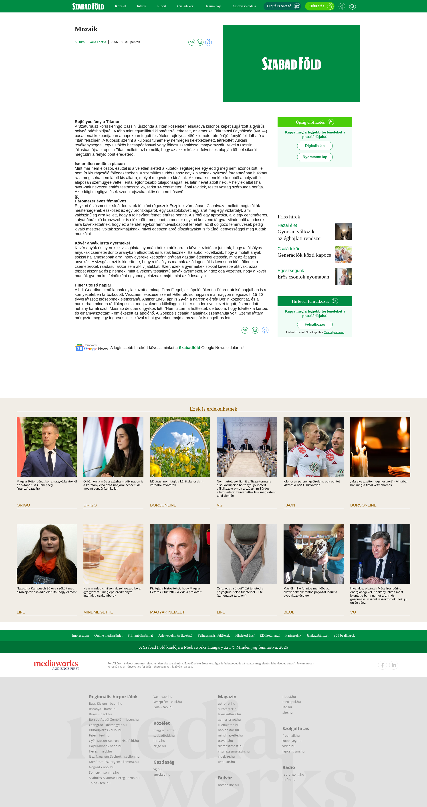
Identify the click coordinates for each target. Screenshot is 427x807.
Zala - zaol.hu (163, 707)
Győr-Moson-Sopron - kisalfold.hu (114, 740)
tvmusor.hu (226, 762)
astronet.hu (226, 703)
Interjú (141, 6)
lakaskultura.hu (229, 714)
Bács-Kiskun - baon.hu (105, 703)
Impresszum (80, 635)
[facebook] (382, 665)
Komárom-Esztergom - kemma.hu (114, 762)
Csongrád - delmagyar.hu (108, 725)
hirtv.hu (159, 740)
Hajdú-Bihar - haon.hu (105, 746)
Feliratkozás (315, 324)
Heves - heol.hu (100, 751)
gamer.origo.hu (229, 719)
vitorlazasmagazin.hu (234, 751)
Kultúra (80, 42)
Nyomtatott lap (315, 157)
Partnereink (293, 635)
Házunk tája (212, 6)
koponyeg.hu (292, 740)
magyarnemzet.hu (167, 730)
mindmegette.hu (230, 735)
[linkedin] (393, 665)
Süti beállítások (344, 635)
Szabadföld (190, 347)
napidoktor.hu (228, 730)
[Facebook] (341, 6)
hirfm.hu (289, 779)
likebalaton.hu (228, 725)
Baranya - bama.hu (103, 709)
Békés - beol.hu (100, 714)
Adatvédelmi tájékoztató (175, 635)
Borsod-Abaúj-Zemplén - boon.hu (114, 719)
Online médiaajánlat (108, 635)
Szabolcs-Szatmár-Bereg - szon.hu (114, 778)
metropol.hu (291, 702)
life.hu (287, 707)
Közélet (120, 6)
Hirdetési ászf (244, 635)
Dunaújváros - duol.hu (105, 730)
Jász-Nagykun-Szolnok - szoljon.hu (114, 756)
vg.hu (157, 769)
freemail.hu (291, 735)
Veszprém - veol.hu (167, 702)
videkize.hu (226, 756)
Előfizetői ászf (270, 635)
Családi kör (185, 6)
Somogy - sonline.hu (104, 772)
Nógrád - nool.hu (101, 767)
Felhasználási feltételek (214, 635)
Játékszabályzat (317, 635)
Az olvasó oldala (244, 6)
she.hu (287, 712)
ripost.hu (289, 696)
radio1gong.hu (293, 774)
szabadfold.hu (164, 735)
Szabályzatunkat (334, 332)
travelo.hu (225, 740)
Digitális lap (315, 146)
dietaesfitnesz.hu (231, 746)
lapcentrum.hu (293, 751)
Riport (161, 6)
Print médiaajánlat (140, 635)
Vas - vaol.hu (162, 696)
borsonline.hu (228, 785)
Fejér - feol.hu (99, 735)
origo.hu (159, 746)
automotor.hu (228, 709)
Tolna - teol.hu (100, 783)
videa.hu (288, 746)
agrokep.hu (161, 774)
